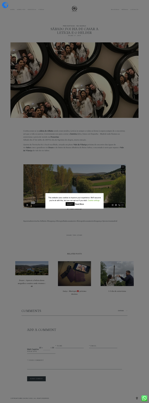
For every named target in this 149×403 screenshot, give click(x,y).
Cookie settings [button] (94, 200)
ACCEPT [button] (70, 204)
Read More (79, 204)
